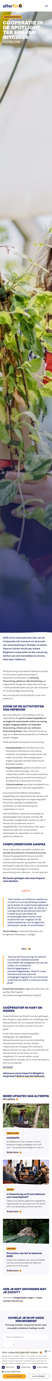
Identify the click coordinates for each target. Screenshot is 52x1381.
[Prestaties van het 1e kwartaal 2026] (26, 1247)
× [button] (49, 1351)
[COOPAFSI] (26, 1130)
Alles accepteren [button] (14, 1376)
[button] (46, 5)
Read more (45, 1363)
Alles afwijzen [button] (38, 1376)
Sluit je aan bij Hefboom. (30, 1076)
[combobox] (46, 1351)
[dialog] (26, 1364)
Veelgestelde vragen (23, 1297)
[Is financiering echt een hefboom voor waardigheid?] (26, 1188)
